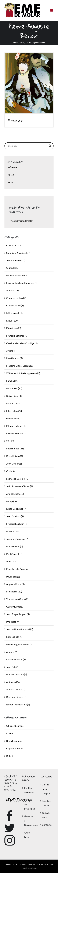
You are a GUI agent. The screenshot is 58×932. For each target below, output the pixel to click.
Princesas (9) (12, 621)
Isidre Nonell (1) (14, 313)
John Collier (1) (14, 463)
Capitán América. (15, 748)
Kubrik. (10, 756)
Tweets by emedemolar (21, 220)
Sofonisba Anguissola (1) (18, 252)
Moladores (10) (14, 591)
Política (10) (12, 531)
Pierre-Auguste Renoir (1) (19, 644)
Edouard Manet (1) (16, 426)
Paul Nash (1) (13, 576)
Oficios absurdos (14, 725)
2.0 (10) (10, 441)
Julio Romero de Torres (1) (19, 486)
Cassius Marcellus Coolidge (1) (22, 343)
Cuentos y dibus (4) (16, 298)
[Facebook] (9, 815)
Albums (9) (11, 651)
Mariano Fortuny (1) (16, 674)
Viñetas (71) (12, 290)
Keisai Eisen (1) (14, 395)
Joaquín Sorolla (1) (15, 260)
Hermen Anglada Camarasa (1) (21, 282)
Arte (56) (10, 350)
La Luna (33, 868)
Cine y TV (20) (13, 245)
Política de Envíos (29, 790)
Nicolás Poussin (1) (16, 659)
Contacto (47, 824)
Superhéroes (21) (15, 448)
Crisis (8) (10, 471)
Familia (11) (12, 380)
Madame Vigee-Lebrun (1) (19, 365)
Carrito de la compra (46, 789)
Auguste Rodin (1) (15, 584)
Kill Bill (9, 733)
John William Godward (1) (19, 629)
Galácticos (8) (13, 418)
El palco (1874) (16, 120)
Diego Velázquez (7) (16, 508)
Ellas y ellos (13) (14, 411)
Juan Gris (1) (12, 667)
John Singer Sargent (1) (18, 614)
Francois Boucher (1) (16, 335)
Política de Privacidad (29, 804)
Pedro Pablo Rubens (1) (18, 275)
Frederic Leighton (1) (17, 523)
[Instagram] (9, 840)
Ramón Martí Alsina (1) (18, 704)
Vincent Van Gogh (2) (17, 599)
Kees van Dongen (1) (16, 697)
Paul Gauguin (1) (14, 554)
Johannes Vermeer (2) (17, 538)
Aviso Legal (27, 834)
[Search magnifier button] (50, 146)
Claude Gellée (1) (15, 305)
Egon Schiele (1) (14, 636)
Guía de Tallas (46, 815)
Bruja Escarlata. (14, 740)
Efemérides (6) (13, 328)
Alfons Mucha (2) (15, 493)
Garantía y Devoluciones (29, 820)
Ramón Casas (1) (14, 403)
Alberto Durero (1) (15, 689)
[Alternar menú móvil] (52, 10)
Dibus (10, 174)
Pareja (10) (11, 501)
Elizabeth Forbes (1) (16, 433)
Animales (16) (13, 681)
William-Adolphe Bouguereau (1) (23, 373)
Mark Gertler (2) (14, 546)
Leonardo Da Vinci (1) (17, 478)
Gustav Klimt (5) (14, 606)
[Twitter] (9, 828)
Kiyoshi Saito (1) (14, 456)
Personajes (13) (14, 388)
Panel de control (46, 803)
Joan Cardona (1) (15, 516)
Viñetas (12, 167)
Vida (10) (11, 561)
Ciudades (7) (12, 267)
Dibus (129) (12, 320)
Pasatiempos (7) (14, 358)
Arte (10, 182)
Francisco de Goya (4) (17, 569)
